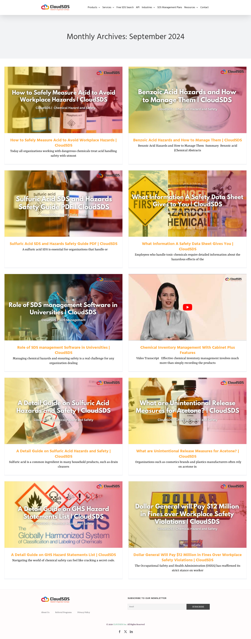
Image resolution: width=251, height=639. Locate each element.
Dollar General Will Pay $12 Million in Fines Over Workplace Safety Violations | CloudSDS (187, 514)
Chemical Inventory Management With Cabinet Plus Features (187, 350)
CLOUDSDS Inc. (120, 624)
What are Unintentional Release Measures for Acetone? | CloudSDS (187, 411)
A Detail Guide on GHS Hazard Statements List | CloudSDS (63, 514)
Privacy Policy (83, 612)
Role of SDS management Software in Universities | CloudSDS (63, 307)
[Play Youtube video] (187, 307)
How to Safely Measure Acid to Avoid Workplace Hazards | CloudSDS (63, 100)
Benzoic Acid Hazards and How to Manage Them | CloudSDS (187, 100)
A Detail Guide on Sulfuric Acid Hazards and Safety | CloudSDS (63, 411)
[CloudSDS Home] (55, 7)
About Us (45, 612)
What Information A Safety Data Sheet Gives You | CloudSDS (187, 203)
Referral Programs (63, 612)
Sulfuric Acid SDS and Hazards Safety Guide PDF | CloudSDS (63, 203)
